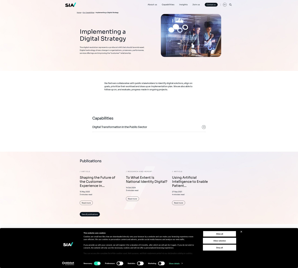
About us (152, 4)
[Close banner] (241, 232)
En (225, 5)
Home (79, 12)
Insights (183, 4)
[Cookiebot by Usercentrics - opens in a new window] (68, 263)
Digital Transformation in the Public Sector (119, 127)
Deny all (219, 248)
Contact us (211, 5)
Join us (196, 4)
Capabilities (168, 4)
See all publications (90, 214)
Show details (174, 263)
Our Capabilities (88, 12)
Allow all (219, 234)
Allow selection (219, 241)
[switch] (120, 263)
